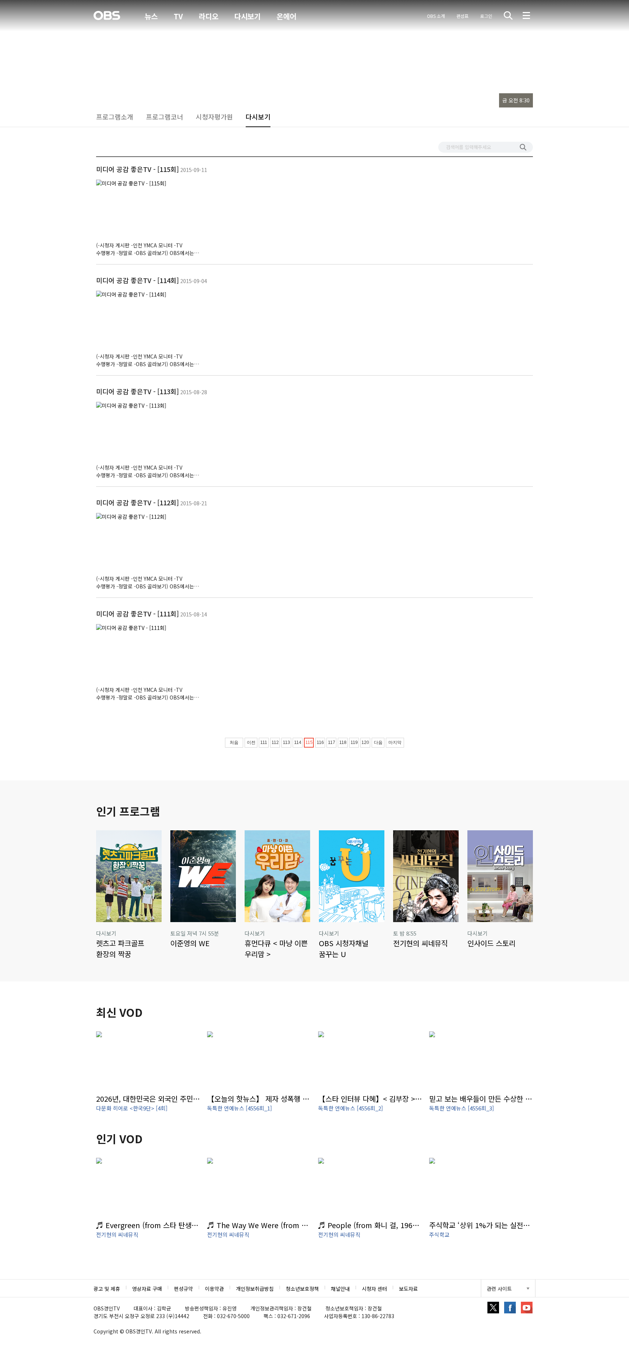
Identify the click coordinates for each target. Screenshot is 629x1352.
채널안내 (340, 1288)
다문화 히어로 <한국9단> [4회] (131, 1108)
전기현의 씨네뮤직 (117, 1234)
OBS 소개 (436, 16)
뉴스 (151, 16)
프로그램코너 (164, 116)
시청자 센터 (374, 1288)
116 (320, 742)
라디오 (208, 16)
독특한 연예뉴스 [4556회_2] (350, 1108)
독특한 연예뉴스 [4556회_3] (461, 1108)
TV (178, 16)
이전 (251, 742)
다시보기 (247, 16)
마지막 (394, 742)
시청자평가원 (214, 116)
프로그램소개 (114, 116)
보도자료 (408, 1288)
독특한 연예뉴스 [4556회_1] (239, 1108)
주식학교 (439, 1234)
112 (275, 742)
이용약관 (214, 1288)
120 (365, 742)
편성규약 (183, 1288)
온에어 (286, 16)
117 (331, 742)
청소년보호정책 (302, 1288)
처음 (234, 742)
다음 (378, 742)
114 (297, 742)
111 (263, 742)
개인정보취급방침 (255, 1288)
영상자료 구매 (147, 1288)
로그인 (486, 16)
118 (343, 742)
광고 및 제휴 (107, 1288)
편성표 (462, 16)
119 (354, 742)
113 (286, 742)
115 (309, 742)
